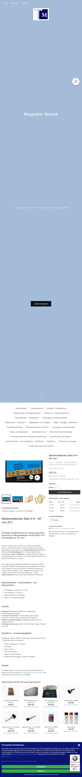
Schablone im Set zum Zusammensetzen (62, 464)
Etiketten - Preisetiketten (56, 408)
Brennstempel (21, 408)
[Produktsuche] (76, 81)
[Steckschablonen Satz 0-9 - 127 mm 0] (6, 499)
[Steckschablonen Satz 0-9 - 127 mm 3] (40, 499)
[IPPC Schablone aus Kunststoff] (51, 691)
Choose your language (67, 441)
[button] (55, 520)
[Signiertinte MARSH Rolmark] (51, 718)
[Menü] (78, 756)
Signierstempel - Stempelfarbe (27, 418)
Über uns (14, 3)
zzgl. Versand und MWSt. (57, 476)
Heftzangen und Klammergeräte (54, 418)
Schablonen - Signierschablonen (56, 413)
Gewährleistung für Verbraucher (41, 446)
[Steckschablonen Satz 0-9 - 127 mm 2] (28, 499)
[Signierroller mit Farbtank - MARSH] (11, 718)
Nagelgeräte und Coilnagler (39, 422)
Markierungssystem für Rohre (37, 427)
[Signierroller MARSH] (71, 691)
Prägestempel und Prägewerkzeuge (27, 413)
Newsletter (51, 441)
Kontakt (25, 3)
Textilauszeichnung (38, 432)
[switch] (75, 769)
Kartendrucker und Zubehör (60, 437)
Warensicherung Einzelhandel (61, 432)
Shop (5, 3)
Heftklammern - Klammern (15, 422)
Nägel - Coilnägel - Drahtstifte (65, 422)
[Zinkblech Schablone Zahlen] (11, 691)
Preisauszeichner (36, 408)
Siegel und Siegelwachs (19, 432)
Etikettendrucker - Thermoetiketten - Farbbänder (25, 441)
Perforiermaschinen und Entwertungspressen (28, 437)
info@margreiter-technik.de (31, 672)
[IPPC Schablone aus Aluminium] (31, 691)
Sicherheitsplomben (15, 427)
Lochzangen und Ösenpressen (63, 427)
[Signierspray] (71, 718)
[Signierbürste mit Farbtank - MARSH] (31, 718)
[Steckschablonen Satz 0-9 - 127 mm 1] (17, 499)
